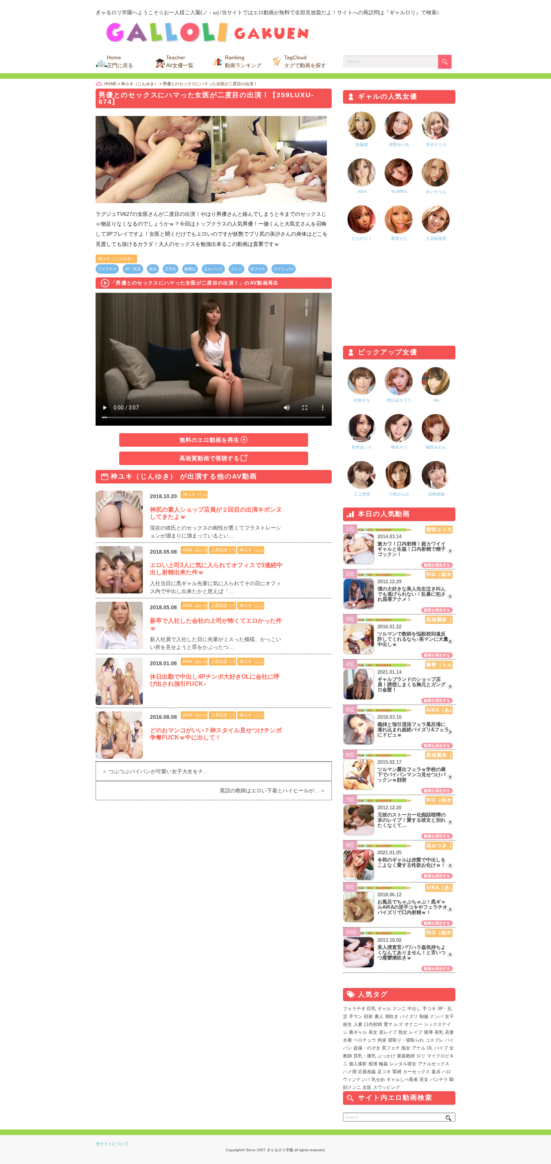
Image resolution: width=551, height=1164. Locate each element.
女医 (366, 1087)
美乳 (438, 1032)
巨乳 (371, 1008)
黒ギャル (358, 1032)
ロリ (420, 1056)
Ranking (243, 61)
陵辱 (428, 1032)
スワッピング (386, 1087)
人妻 (357, 1024)
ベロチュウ (364, 1040)
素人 (378, 1016)
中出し (414, 1008)
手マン (355, 1016)
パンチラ (439, 1079)
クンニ (236, 269)
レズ (398, 1024)
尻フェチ (257, 269)
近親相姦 (367, 1071)
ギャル (384, 1008)
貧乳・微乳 (364, 1056)
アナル (418, 1048)
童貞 (435, 1071)
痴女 (405, 1048)
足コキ (384, 1071)
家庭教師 (406, 1056)
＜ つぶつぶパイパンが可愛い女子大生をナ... (152, 771)
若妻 (449, 1032)
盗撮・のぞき (366, 1048)
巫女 (423, 1079)
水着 (347, 1040)
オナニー (413, 1024)
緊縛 (396, 1071)
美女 (153, 269)
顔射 (368, 1016)
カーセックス (416, 1071)
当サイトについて (112, 1143)
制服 (423, 1016)
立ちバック (213, 269)
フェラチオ (107, 269)
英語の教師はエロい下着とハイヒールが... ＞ (275, 791)
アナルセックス (433, 1063)
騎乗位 (190, 269)
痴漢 (372, 1063)
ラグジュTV (283, 269)
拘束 (381, 1040)
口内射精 (373, 1024)
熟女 (402, 1032)
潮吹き (391, 1016)
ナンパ (436, 1016)
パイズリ (409, 1016)
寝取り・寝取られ (406, 1040)
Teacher (179, 61)
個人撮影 (358, 1063)
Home (120, 61)
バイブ (441, 1048)
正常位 (170, 269)
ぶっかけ (386, 1056)
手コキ (429, 1008)
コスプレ (434, 1040)
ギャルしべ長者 (402, 1079)
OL (430, 1048)
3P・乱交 (133, 269)
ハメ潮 (349, 1071)
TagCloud (305, 61)
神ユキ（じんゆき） (116, 258)
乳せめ (378, 1079)
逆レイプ (388, 1032)
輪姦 (383, 1063)
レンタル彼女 (402, 1063)
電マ (387, 1024)
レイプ (415, 1032)
